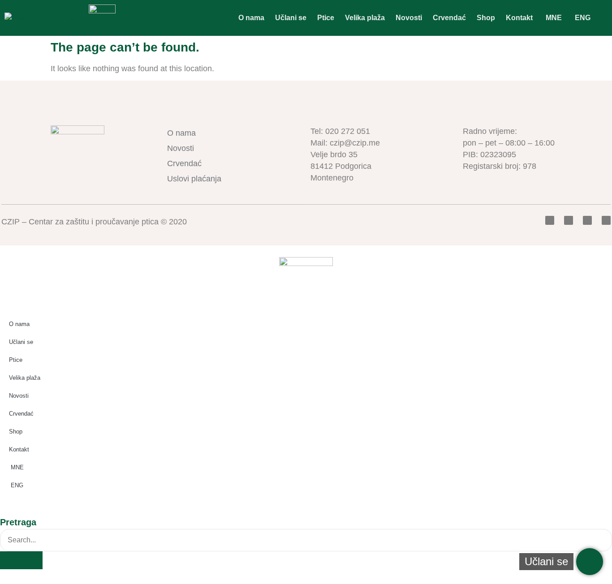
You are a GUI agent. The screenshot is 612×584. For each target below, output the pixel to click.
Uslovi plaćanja (194, 178)
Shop (486, 17)
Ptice (325, 17)
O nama (251, 17)
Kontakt (519, 17)
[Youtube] (587, 220)
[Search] (21, 560)
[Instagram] (606, 220)
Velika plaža (365, 17)
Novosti (409, 17)
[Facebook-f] (549, 220)
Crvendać (449, 17)
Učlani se (290, 17)
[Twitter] (568, 220)
